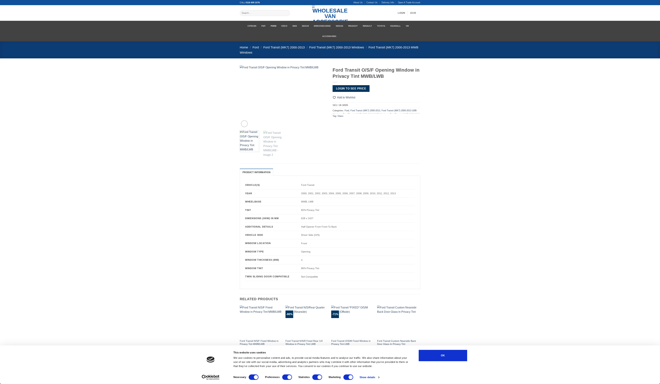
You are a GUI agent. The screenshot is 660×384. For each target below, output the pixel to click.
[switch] (287, 377)
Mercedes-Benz (322, 26)
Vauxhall (395, 26)
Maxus (305, 26)
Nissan (339, 26)
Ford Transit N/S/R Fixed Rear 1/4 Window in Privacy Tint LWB (304, 343)
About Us (358, 2)
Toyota (381, 26)
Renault (367, 26)
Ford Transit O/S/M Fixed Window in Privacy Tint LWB (351, 343)
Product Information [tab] (256, 172)
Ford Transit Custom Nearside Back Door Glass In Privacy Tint (396, 343)
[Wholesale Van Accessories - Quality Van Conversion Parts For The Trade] (330, 13)
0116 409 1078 (253, 2)
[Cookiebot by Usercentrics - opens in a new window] (211, 377)
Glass (340, 116)
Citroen (252, 26)
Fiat (263, 26)
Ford (273, 26)
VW (407, 26)
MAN (295, 26)
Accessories (329, 36)
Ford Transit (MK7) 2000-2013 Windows (336, 47)
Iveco (284, 26)
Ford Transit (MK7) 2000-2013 (284, 47)
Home (244, 47)
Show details (367, 377)
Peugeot (353, 26)
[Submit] (286, 13)
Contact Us (372, 2)
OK (443, 355)
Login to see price (351, 88)
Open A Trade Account (409, 2)
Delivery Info (388, 2)
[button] (401, 13)
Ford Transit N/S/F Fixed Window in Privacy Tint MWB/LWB (259, 343)
